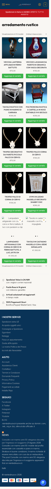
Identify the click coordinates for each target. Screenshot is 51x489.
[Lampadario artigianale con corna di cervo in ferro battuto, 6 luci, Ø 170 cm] (12, 227)
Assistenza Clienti (10, 365)
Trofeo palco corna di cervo (36, 153)
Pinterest (6, 413)
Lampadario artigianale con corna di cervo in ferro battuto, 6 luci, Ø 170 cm (12, 247)
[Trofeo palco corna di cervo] (36, 137)
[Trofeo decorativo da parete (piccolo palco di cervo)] (12, 137)
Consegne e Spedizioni (12, 329)
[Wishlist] (20, 41)
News (5, 434)
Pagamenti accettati (10, 387)
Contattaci (6, 369)
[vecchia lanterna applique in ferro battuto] (12, 48)
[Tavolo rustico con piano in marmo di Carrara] (12, 93)
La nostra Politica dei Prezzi (14, 347)
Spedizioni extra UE (10, 322)
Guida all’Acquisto (10, 343)
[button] (45, 4)
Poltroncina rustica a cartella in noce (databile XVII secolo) (36, 110)
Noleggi (5, 336)
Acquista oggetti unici (11, 325)
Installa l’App (7, 390)
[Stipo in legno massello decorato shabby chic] (36, 182)
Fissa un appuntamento (12, 340)
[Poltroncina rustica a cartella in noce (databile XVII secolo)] (36, 93)
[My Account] (39, 4)
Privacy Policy (8, 380)
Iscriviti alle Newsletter (12, 350)
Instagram (6, 409)
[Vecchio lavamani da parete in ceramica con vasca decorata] (36, 48)
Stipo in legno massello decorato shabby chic (36, 199)
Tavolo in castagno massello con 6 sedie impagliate (36, 244)
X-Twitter (6, 405)
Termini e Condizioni (11, 373)
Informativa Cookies (11, 383)
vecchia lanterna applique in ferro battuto (13, 65)
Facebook (6, 402)
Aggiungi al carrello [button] (12, 76)
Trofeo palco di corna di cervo (13, 198)
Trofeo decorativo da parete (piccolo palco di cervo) (12, 154)
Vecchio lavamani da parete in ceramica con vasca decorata (36, 65)
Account (5, 362)
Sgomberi (6, 332)
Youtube (5, 416)
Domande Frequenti (10, 376)
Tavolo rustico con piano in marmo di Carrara (12, 110)
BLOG (4, 420)
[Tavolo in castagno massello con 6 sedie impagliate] (36, 227)
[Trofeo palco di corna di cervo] (12, 182)
